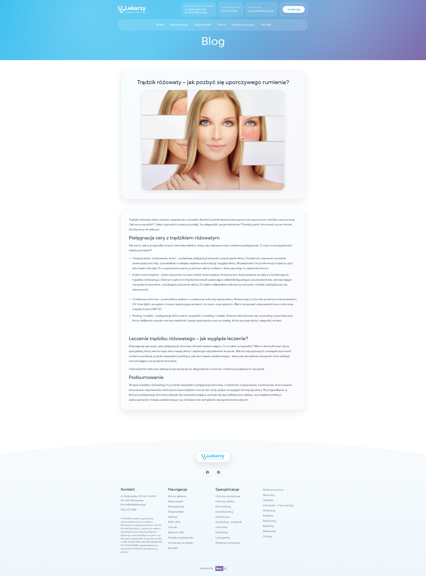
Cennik (172, 527)
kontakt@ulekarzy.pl (261, 10)
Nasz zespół (175, 501)
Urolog (267, 536)
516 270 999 (229, 10)
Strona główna (177, 496)
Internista (221, 527)
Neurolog (269, 495)
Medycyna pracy (244, 24)
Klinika (160, 24)
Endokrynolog (224, 511)
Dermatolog (223, 506)
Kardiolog (221, 532)
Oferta (221, 24)
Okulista (268, 500)
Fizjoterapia (222, 517)
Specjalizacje (179, 24)
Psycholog (269, 521)
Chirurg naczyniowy (227, 496)
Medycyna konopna (227, 543)
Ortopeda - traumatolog (278, 505)
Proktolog (269, 510)
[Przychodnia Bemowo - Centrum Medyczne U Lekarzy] (132, 9)
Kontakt (266, 24)
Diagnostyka (202, 24)
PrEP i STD (174, 522)
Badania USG (176, 532)
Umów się (294, 9)
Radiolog (268, 526)
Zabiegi (172, 517)
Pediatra (268, 515)
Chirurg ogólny (224, 501)
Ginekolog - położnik (228, 522)
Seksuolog (269, 531)
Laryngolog (222, 537)
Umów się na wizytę (180, 543)
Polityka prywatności (181, 537)
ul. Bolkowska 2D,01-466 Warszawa (196, 11)
